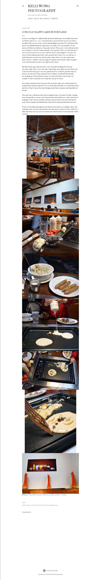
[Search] (78, 5)
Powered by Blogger (52, 570)
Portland (33, 505)
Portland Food (41, 505)
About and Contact (42, 19)
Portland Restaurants (52, 505)
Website (54, 19)
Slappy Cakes (37, 41)
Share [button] (23, 502)
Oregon (28, 505)
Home (30, 19)
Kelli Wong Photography (41, 8)
